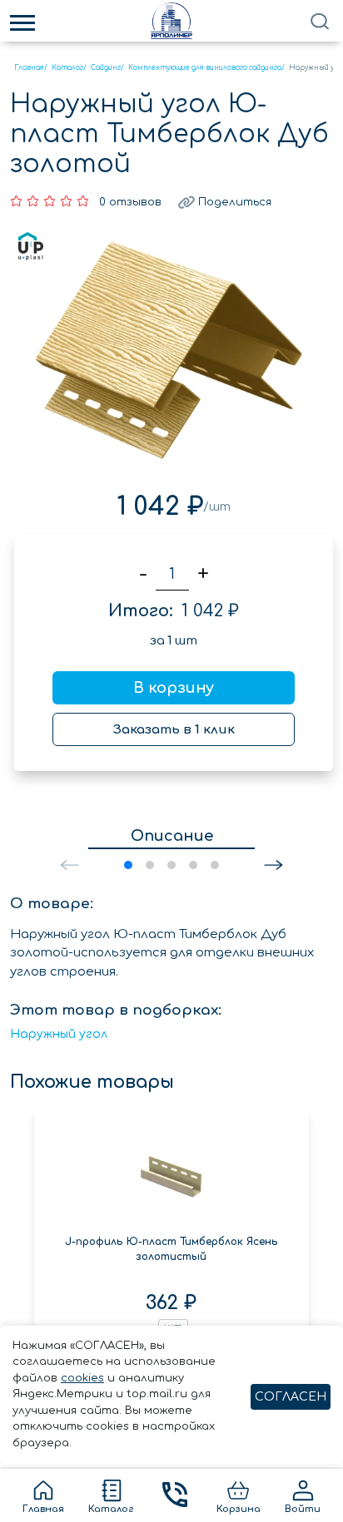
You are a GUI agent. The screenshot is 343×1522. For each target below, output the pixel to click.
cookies (82, 1378)
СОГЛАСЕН (290, 1397)
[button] (273, 865)
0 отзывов (130, 202)
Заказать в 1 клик (174, 730)
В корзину (173, 687)
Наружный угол (58, 1034)
